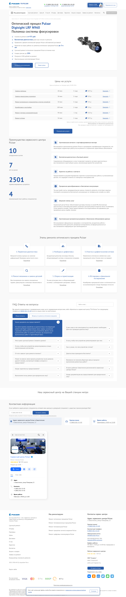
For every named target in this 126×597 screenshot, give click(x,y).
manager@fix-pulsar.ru (94, 540)
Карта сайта (13, 569)
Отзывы (53, 13)
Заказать (105, 91)
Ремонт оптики (20, 118)
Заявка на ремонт (87, 13)
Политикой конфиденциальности (48, 415)
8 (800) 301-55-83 (93, 531)
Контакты (97, 13)
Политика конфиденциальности (63, 585)
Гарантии (67, 13)
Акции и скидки (76, 13)
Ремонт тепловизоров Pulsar (58, 527)
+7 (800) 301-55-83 (52, 4)
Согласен (93, 591)
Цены (41, 13)
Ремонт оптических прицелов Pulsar (60, 519)
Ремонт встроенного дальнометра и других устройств (32, 102)
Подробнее (26, 260)
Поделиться (89, 576)
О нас (47, 13)
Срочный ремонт (33, 13)
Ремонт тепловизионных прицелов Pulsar (62, 523)
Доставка (60, 13)
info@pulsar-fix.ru (93, 535)
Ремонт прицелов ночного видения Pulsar (62, 530)
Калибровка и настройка (23, 107)
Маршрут (17, 469)
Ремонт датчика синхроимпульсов (26, 113)
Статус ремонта (111, 13)
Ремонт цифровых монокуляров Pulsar (61, 534)
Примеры (12, 532)
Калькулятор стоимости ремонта (19, 558)
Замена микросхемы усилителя (25, 96)
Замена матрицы (20, 91)
